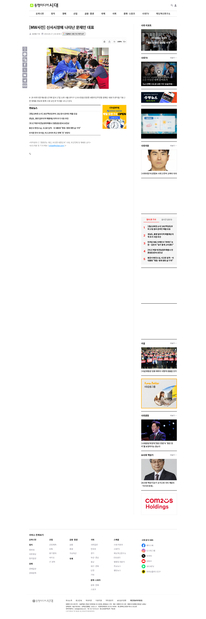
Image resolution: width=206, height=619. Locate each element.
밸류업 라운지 (119, 561)
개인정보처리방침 (136, 600)
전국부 (93, 548)
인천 (92, 570)
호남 (92, 561)
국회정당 (32, 554)
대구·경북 (95, 566)
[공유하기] (109, 42)
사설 (143, 343)
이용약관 (99, 600)
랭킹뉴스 (117, 570)
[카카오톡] (24, 54)
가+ (124, 41)
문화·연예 (95, 585)
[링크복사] (24, 85)
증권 (71, 548)
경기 (92, 553)
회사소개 (69, 600)
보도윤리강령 (121, 600)
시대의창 (145, 145)
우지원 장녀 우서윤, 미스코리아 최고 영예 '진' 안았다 (49, 132)
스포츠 (93, 589)
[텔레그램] (24, 80)
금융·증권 (89, 13)
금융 (71, 544)
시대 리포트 (146, 25)
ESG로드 (117, 557)
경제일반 (32, 568)
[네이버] (24, 75)
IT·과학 (52, 561)
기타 (92, 574)
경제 (64, 13)
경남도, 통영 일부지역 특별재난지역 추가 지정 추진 (49, 118)
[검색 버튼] (171, 5)
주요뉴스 (117, 566)
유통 (51, 548)
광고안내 (79, 600)
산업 (75, 13)
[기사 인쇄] (104, 42)
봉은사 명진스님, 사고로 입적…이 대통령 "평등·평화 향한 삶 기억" (55, 128)
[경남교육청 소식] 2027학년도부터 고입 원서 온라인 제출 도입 (53, 113)
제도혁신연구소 (163, 13)
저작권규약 (109, 600)
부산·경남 (95, 557)
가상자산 (73, 553)
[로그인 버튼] (175, 5)
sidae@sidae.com (56, 145)
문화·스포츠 (129, 13)
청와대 (31, 549)
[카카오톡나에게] (24, 59)
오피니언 (40, 13)
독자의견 (89, 600)
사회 (114, 13)
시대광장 (145, 415)
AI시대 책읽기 (147, 454)
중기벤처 (52, 553)
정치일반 (32, 558)
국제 (103, 13)
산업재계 (52, 544)
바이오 (52, 557)
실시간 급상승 (166, 219)
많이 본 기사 (151, 219)
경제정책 (32, 573)
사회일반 (94, 544)
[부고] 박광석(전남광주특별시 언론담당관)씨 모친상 (49, 123)
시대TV (145, 13)
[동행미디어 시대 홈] (44, 5)
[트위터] (24, 70)
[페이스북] (24, 64)
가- (114, 41)
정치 (53, 13)
